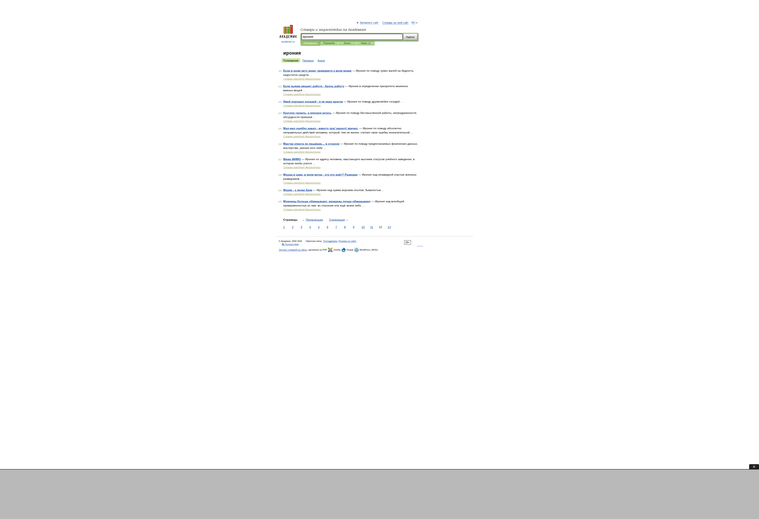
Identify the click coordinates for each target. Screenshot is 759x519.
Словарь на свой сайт (395, 22)
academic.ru (288, 41)
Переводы (329, 43)
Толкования (310, 43)
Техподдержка (330, 241)
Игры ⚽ (366, 43)
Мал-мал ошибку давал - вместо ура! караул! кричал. (320, 128)
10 (363, 227)
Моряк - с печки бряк (297, 190)
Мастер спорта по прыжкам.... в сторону (311, 143)
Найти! (410, 37)
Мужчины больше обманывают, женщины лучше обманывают (327, 201)
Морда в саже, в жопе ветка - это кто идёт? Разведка (320, 174)
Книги (347, 43)
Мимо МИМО (292, 159)
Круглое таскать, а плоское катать (307, 112)
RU (413, 22)
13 (389, 227)
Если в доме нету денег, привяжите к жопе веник (317, 70)
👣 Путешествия (290, 244)
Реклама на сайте (347, 241)
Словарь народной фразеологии (302, 79)
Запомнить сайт (369, 22)
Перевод (308, 60)
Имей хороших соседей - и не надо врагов (313, 101)
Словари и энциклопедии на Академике (333, 30)
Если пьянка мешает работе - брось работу (313, 86)
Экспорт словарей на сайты (293, 250)
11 (371, 227)
